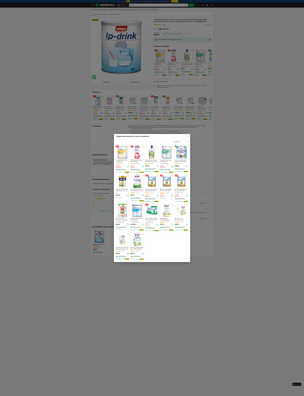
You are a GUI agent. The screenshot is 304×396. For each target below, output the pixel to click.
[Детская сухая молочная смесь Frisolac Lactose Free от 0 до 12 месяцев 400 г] (122, 181)
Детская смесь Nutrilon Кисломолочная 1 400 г (151, 219)
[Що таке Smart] (127, 172)
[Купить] (128, 166)
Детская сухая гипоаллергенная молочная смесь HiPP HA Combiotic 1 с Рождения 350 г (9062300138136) (166, 219)
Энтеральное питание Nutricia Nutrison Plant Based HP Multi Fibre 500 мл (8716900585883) (151, 161)
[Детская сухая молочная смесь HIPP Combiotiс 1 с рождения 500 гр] (137, 239)
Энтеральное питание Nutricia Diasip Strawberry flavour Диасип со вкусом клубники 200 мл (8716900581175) (136, 161)
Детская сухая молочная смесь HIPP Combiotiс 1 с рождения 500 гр (137, 248)
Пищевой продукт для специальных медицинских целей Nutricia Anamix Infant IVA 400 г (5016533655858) (137, 219)
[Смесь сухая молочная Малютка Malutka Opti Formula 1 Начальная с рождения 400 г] (181, 152)
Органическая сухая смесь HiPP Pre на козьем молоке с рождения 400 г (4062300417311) (137, 190)
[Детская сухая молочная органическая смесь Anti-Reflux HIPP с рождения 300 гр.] (122, 239)
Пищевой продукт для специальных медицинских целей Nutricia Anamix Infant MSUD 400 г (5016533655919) (166, 161)
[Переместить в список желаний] (128, 146)
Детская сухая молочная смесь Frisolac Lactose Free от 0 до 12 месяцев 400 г (122, 190)
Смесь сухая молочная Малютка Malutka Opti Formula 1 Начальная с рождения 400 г (180, 161)
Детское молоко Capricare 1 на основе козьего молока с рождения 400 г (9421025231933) (121, 219)
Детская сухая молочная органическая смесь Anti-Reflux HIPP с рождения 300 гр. (122, 248)
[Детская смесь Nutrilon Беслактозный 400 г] (181, 181)
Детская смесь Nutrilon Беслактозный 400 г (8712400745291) (151, 190)
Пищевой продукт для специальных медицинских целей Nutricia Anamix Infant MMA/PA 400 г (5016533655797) (121, 161)
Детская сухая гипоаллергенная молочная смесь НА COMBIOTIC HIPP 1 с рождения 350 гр (180, 219)
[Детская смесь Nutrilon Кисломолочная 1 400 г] (152, 210)
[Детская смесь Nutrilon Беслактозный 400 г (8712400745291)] (152, 181)
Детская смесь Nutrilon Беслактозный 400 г (181, 190)
